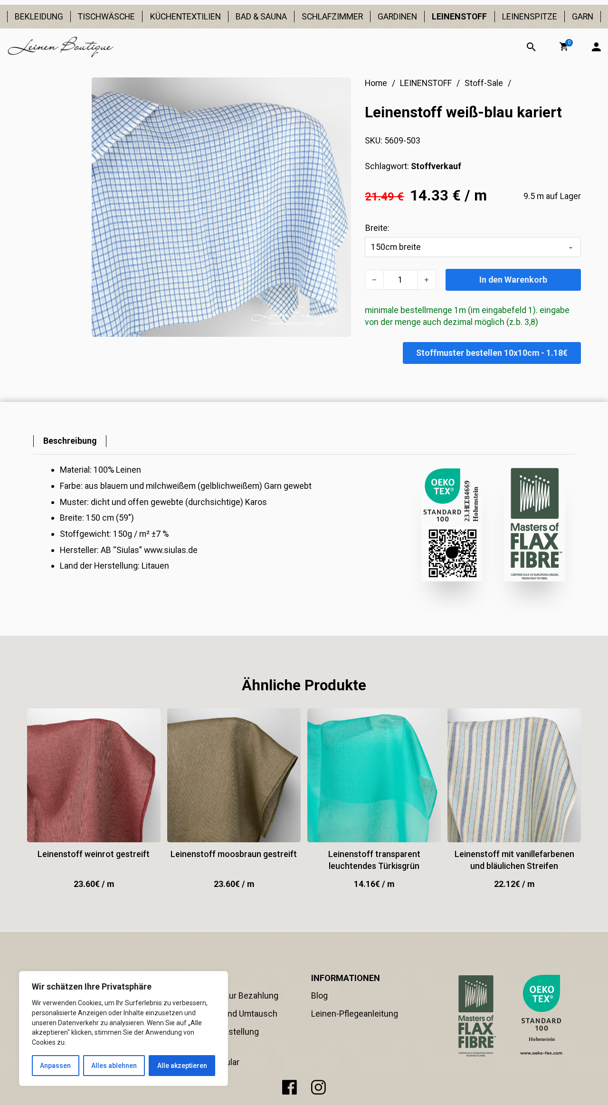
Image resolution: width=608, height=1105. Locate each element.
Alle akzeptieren (182, 1065)
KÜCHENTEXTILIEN (185, 16)
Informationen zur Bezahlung (223, 995)
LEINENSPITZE (529, 16)
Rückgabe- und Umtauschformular (204, 1056)
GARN (582, 16)
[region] (123, 1028)
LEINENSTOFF (459, 16)
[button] (564, 46)
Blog (319, 995)
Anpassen (55, 1065)
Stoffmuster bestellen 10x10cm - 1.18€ (492, 353)
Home (376, 83)
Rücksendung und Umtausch (223, 1014)
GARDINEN (397, 16)
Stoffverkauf (436, 166)
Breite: (377, 228)
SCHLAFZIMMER (332, 16)
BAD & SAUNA (261, 16)
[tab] (69, 441)
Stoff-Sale (484, 83)
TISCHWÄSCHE (106, 16)
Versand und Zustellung (214, 1032)
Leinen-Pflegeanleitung (354, 1014)
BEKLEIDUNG (39, 16)
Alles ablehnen (114, 1065)
